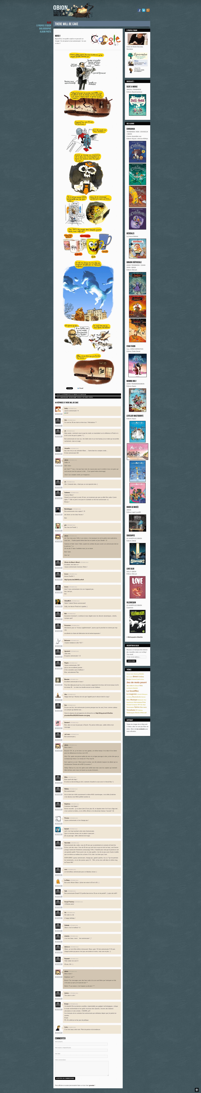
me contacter (140, 729)
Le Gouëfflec (133, 691)
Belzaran (67, 640)
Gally (66, 408)
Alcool (128, 674)
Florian (66, 818)
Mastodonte (136, 697)
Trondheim (131, 710)
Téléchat (140, 710)
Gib (65, 420)
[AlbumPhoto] (45, 31)
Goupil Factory (69, 902)
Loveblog (129, 697)
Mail (63, 1047)
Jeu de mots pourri (137, 682)
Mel (65, 613)
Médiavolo (140, 700)
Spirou (137, 707)
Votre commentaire (60, 1060)
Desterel (67, 722)
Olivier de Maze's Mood (72, 562)
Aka (65, 694)
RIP (139, 704)
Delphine (67, 804)
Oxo (145, 700)
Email (81, 388)
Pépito (66, 663)
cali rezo (67, 734)
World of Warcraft (140, 712)
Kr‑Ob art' (136, 685)
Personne (67, 625)
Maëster (143, 697)
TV (136, 710)
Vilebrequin (131, 712)
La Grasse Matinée (132, 688)
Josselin (67, 448)
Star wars (143, 707)
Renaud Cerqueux (132, 704)
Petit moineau (138, 702)
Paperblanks (130, 702)
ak (65, 431)
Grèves (142, 679)
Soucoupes (130, 707)
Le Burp (67, 880)
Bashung (136, 674)
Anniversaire (64, 397)
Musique (133, 700)
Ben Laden (130, 676)
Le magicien (132, 694)
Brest (135, 677)
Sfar (141, 704)
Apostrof (67, 651)
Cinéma (141, 677)
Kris (141, 685)
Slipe (144, 704)
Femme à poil (136, 679)
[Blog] (49, 22)
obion (75, 394)
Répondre (59, 414)
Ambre (66, 993)
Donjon (129, 679)
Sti (65, 912)
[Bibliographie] (45, 28)
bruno (66, 574)
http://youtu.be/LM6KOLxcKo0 (74, 579)
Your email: (130, 654)
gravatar (91, 1085)
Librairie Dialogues (142, 694)
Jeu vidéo (130, 685)
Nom (58, 1041)
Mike (128, 700)
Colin (66, 1027)
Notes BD (83, 394)
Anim (132, 674)
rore (65, 869)
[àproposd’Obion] (44, 25)
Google (79, 397)
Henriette (67, 843)
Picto (144, 702)
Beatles (141, 674)
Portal (91, 397)
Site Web (57, 1053)
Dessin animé (72, 397)
